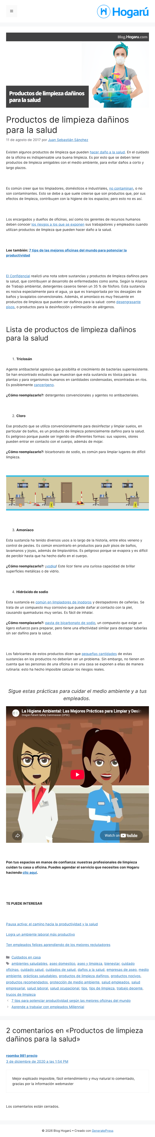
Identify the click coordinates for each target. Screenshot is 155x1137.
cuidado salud (32, 970)
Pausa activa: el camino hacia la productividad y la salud (52, 924)
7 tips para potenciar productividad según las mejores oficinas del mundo (71, 1001)
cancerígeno (44, 385)
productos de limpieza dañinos (84, 976)
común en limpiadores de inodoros (64, 602)
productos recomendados (27, 982)
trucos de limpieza (21, 995)
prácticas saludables (40, 976)
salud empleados (115, 982)
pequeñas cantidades (99, 654)
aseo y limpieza (89, 964)
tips (84, 988)
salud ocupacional (64, 988)
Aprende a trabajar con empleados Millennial (48, 1007)
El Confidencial (18, 276)
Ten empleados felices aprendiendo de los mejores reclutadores (58, 945)
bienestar (111, 964)
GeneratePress (102, 1131)
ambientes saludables (29, 964)
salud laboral (37, 988)
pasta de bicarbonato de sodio (70, 623)
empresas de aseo (122, 970)
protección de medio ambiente (74, 982)
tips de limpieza (102, 988)
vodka (51, 566)
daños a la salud (91, 970)
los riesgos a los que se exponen (57, 224)
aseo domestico (62, 964)
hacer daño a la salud (107, 152)
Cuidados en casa (26, 957)
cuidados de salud (61, 970)
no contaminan (121, 188)
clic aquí (30, 873)
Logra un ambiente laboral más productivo (40, 934)
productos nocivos (125, 976)
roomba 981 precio (21, 1056)
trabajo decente (129, 988)
